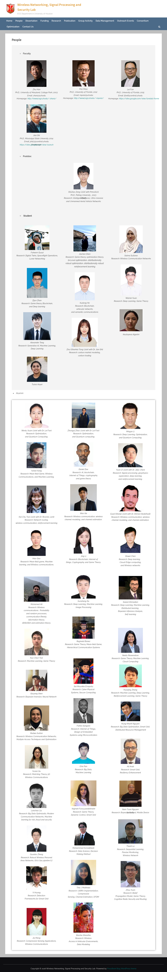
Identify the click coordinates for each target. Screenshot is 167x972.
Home (9, 21)
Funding (44, 21)
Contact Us (28, 26)
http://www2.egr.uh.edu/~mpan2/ (89, 98)
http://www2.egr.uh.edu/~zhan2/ (42, 98)
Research (56, 21)
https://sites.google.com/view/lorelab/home (139, 98)
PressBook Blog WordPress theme (121, 969)
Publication (69, 21)
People (19, 21)
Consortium (143, 21)
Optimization (13, 26)
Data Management (105, 21)
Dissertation (31, 21)
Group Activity (85, 21)
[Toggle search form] (159, 27)
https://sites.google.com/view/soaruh (36, 145)
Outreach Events (125, 21)
